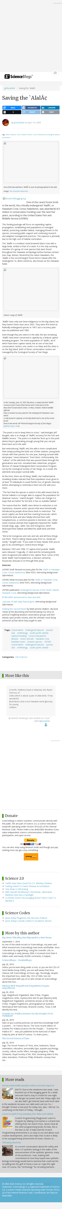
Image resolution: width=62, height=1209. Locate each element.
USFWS (47, 641)
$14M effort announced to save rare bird (21, 597)
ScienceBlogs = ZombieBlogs (17, 960)
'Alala (7, 135)
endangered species (53, 135)
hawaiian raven (18, 641)
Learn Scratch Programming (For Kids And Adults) (27, 1114)
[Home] (18, 77)
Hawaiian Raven (26, 135)
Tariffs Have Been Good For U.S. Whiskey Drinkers (28, 883)
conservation (6, 137)
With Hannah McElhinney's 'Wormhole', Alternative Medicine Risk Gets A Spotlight (28, 893)
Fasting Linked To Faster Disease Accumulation (27, 886)
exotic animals (27, 638)
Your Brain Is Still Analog (16, 889)
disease (14, 638)
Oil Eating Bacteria (11, 1142)
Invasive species (34, 641)
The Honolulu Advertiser (18, 191)
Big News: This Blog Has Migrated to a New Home (27, 937)
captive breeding (19, 635)
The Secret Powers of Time (15, 1038)
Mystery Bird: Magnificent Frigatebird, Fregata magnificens (25, 986)
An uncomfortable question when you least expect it (28, 1085)
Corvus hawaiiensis (39, 135)
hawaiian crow (42, 638)
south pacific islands (39, 633)
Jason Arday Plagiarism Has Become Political (26, 918)
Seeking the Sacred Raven (14, 608)
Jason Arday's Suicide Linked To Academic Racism (28, 920)
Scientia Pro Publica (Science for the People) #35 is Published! (27, 1014)
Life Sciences (21, 657)
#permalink (44, 721)
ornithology (22, 633)
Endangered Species (34, 630)
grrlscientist (9, 88)
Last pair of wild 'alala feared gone (18, 601)
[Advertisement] (31, 36)
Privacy (47, 1183)
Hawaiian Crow (15, 135)
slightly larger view (11, 426)
